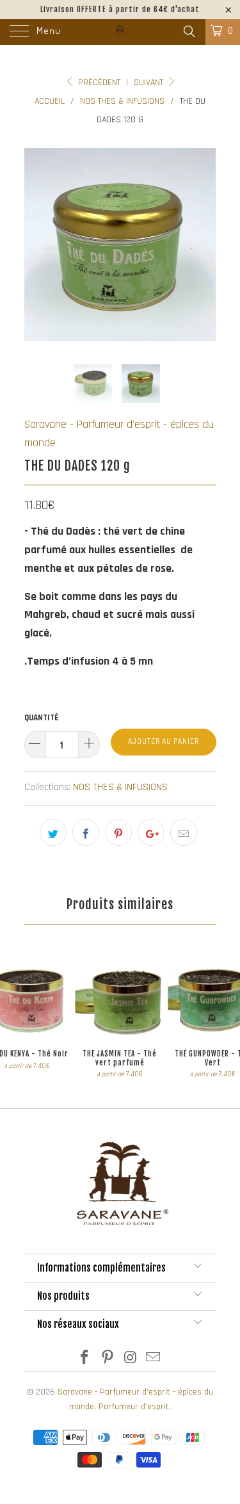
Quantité (41, 718)
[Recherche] (188, 32)
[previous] (36, 244)
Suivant (150, 82)
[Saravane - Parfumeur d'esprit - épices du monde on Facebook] (85, 1359)
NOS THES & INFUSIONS (120, 787)
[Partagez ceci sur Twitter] (53, 832)
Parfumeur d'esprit (134, 1406)
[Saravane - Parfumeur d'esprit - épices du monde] (120, 32)
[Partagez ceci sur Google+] (151, 832)
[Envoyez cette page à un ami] (183, 832)
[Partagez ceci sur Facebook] (85, 832)
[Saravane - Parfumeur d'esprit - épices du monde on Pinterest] (108, 1359)
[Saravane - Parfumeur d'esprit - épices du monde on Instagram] (131, 1359)
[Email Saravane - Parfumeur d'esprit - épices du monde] (153, 1359)
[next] (204, 244)
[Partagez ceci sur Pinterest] (118, 832)
